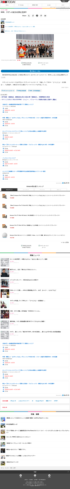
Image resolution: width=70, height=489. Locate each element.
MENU (63, 1)
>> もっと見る (65, 242)
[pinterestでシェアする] (41, 15)
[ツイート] (28, 15)
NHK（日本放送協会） (35, 90)
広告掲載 (31, 479)
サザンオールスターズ (8, 90)
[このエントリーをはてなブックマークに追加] (45, 15)
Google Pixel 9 (39, 401)
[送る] (37, 15)
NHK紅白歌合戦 (22, 90)
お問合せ (26, 479)
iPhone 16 (13, 401)
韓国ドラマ (49, 401)
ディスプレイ (42, 189)
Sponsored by (59, 183)
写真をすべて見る (36, 71)
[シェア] (33, 15)
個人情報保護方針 (42, 479)
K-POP (56, 401)
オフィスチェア (26, 189)
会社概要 (35, 479)
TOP (35, 472)
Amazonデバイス (9, 189)
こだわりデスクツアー (23, 401)
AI (32, 401)
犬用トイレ (59, 189)
